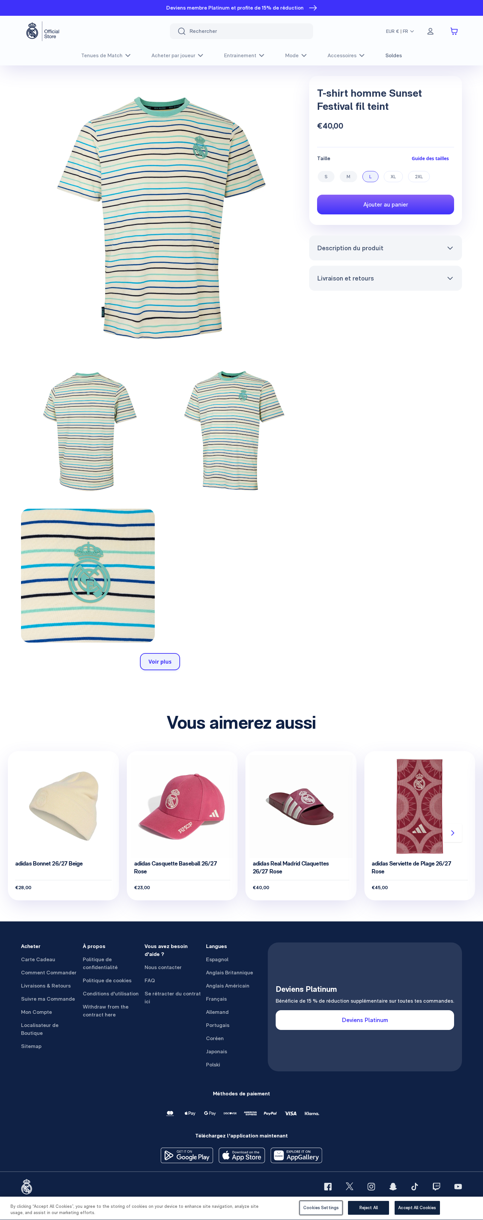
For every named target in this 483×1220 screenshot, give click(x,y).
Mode (292, 55)
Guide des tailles (430, 158)
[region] (241, 1208)
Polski (213, 1064)
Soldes (393, 55)
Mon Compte (36, 1012)
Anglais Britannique (229, 972)
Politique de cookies (107, 980)
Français (216, 999)
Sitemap (31, 1046)
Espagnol (217, 959)
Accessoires (342, 55)
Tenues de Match (102, 55)
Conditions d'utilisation (111, 993)
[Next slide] (453, 833)
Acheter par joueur (173, 55)
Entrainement (240, 55)
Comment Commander (49, 972)
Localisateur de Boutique (39, 1029)
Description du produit (350, 248)
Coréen (215, 1038)
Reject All (368, 1207)
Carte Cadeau (38, 959)
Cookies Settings (321, 1207)
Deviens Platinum (365, 1019)
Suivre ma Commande (48, 999)
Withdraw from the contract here (105, 1011)
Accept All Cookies (417, 1207)
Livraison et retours (345, 278)
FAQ (150, 980)
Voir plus (160, 661)
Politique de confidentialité (100, 963)
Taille (323, 158)
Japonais (216, 1051)
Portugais (217, 1025)
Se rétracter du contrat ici (173, 997)
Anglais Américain (227, 986)
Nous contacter (163, 967)
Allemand (217, 1012)
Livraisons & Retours (46, 986)
